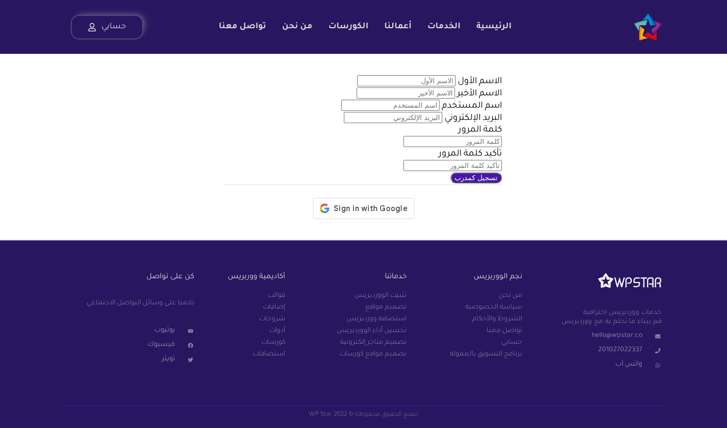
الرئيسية (493, 26)
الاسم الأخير (479, 94)
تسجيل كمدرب (476, 178)
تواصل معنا (242, 26)
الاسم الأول (480, 81)
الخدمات (443, 26)
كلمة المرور (480, 130)
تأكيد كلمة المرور (470, 154)
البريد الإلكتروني (472, 118)
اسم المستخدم (472, 106)
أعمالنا (397, 26)
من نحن (297, 26)
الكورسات (348, 26)
